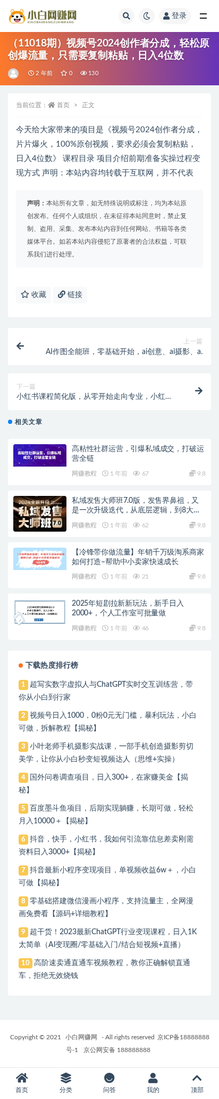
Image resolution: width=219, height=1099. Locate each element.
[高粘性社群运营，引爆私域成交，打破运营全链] (39, 455)
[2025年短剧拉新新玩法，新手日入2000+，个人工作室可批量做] (39, 612)
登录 (179, 16)
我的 (153, 1090)
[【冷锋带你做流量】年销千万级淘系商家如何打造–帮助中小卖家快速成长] (39, 559)
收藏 (37, 295)
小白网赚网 (81, 1037)
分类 (66, 1090)
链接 (73, 295)
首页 (63, 105)
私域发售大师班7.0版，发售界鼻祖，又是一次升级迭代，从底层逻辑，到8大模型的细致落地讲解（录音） (136, 510)
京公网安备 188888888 (116, 1050)
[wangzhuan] (14, 73)
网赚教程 (84, 473)
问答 (109, 1090)
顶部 (197, 1090)
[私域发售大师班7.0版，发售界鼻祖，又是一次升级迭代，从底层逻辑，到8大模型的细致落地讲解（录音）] (39, 518)
